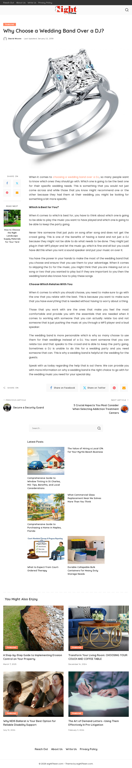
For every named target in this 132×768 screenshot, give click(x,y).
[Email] (17, 193)
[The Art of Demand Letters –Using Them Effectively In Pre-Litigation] (98, 694)
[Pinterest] (7, 193)
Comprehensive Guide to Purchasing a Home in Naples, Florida (44, 527)
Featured (9, 24)
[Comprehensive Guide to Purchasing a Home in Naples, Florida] (45, 507)
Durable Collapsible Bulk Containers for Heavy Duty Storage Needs (83, 570)
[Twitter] (17, 183)
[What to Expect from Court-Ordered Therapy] (45, 550)
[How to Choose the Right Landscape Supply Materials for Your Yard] (12, 218)
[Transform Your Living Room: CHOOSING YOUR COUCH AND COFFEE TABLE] (98, 628)
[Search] (127, 10)
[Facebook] (7, 183)
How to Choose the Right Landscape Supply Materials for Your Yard (12, 235)
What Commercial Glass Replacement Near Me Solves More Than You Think (84, 498)
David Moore (15, 38)
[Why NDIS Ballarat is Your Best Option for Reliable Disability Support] (33, 694)
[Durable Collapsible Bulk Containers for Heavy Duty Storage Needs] (86, 550)
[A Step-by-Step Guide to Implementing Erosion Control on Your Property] (33, 628)
